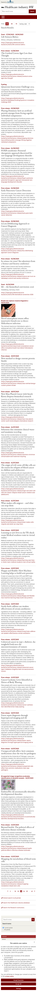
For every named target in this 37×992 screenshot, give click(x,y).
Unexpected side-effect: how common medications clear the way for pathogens (18, 752)
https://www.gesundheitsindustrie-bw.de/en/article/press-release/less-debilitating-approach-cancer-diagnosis (17, 250)
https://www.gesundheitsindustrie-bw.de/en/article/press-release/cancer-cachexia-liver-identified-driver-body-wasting (17, 705)
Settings (18, 988)
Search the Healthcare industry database (16, 903)
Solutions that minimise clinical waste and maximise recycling (17, 431)
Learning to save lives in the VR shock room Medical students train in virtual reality (18, 535)
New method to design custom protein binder (18, 359)
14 (24, 891)
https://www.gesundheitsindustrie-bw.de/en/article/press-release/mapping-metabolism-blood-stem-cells (15, 884)
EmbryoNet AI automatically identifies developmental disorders (18, 793)
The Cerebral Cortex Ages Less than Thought (16, 54)
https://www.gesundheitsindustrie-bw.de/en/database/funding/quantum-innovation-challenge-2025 (18, 100)
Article (4, 939)
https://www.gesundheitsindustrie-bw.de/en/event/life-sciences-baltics (13, 43)
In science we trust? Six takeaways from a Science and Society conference (18, 262)
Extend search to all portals (12, 898)
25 (7, 24)
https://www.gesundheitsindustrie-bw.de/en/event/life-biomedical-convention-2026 (17, 293)
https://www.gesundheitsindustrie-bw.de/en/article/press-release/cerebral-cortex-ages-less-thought (17, 76)
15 (27, 891)
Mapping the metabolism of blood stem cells (18, 860)
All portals (7, 929)
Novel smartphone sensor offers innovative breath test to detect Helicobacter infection (15, 321)
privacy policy (9, 976)
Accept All (18, 984)
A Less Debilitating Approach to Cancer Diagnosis (15, 225)
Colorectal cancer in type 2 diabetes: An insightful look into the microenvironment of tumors (18, 644)
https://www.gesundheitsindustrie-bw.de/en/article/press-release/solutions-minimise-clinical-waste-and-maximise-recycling (18, 454)
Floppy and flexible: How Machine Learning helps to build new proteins (17, 572)
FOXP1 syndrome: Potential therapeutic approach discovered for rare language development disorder (16, 153)
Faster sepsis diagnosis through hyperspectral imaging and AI (14, 716)
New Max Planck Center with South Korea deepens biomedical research (17, 395)
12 (18, 891)
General (4, 936)
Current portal (8, 928)
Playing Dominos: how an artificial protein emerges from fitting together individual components (17, 113)
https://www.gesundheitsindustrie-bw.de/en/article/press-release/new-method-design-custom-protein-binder (18, 383)
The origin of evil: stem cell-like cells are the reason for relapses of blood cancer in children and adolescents (18, 467)
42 (32, 891)
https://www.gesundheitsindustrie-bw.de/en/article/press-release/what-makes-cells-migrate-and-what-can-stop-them (17, 522)
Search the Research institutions (13, 907)
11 (15, 891)
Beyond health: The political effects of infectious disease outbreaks (17, 828)
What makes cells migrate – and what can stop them (17, 504)
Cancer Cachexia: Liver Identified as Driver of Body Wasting (16, 681)
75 (17, 24)
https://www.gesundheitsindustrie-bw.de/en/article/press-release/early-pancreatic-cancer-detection (17, 213)
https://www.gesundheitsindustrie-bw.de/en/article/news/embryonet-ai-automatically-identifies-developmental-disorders (18, 816)
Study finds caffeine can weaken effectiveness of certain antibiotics (15, 607)
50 (12, 24)
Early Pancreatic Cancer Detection (16, 191)
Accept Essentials (19, 980)
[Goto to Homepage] (18, 7)
